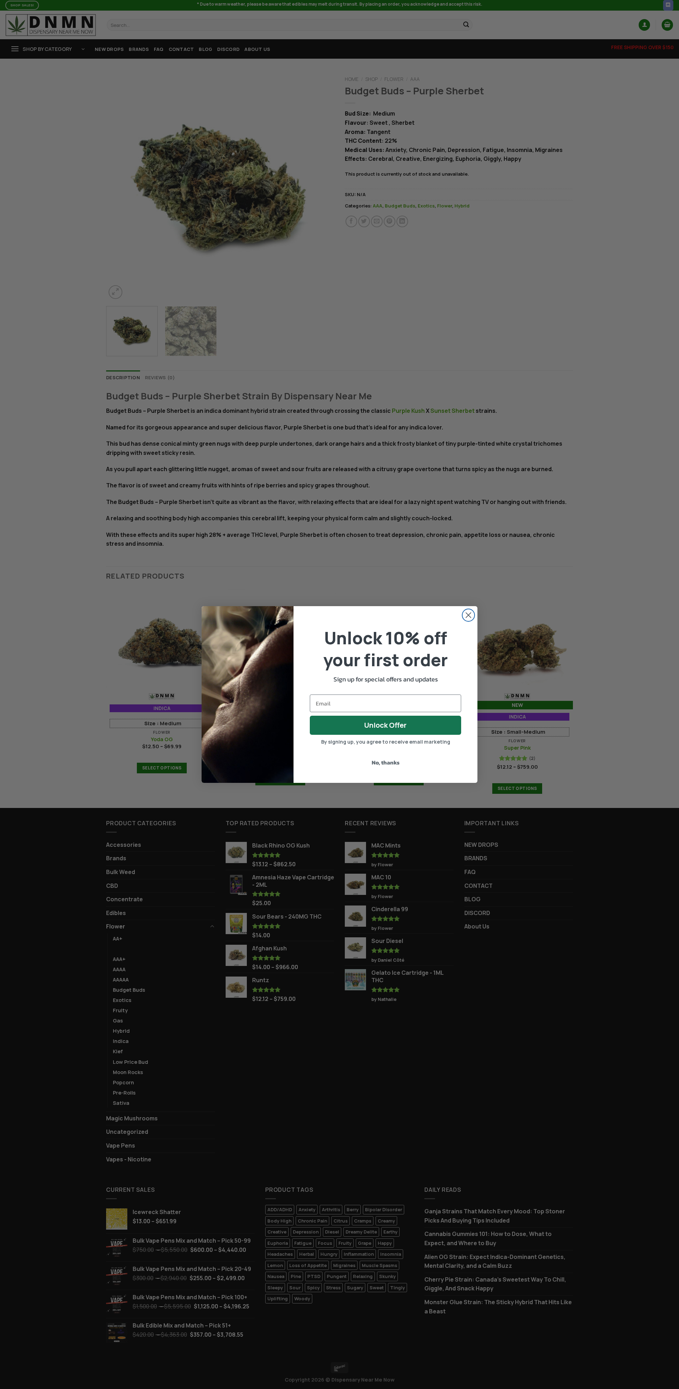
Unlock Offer (385, 725)
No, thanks (386, 762)
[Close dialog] (468, 615)
